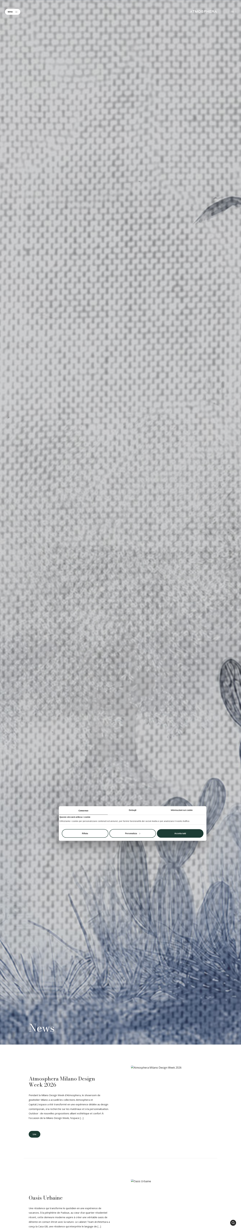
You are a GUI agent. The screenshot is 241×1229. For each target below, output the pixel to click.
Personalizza (131, 833)
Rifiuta (85, 833)
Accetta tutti (180, 833)
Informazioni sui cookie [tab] (182, 810)
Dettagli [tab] (132, 810)
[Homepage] (203, 11)
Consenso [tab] (83, 810)
